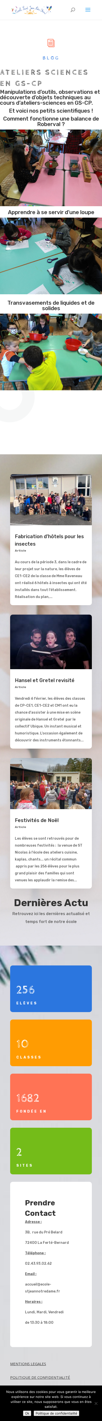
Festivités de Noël (37, 820)
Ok (27, 1413)
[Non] (95, 1403)
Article (20, 550)
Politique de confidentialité (56, 1413)
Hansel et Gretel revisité (45, 680)
